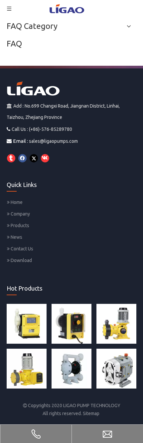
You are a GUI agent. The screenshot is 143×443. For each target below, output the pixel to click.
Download (21, 260)
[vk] (45, 158)
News (16, 237)
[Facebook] (22, 158)
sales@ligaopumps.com (53, 141)
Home (16, 202)
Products (19, 225)
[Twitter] (34, 158)
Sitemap (91, 413)
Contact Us (21, 248)
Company (20, 214)
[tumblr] (11, 158)
